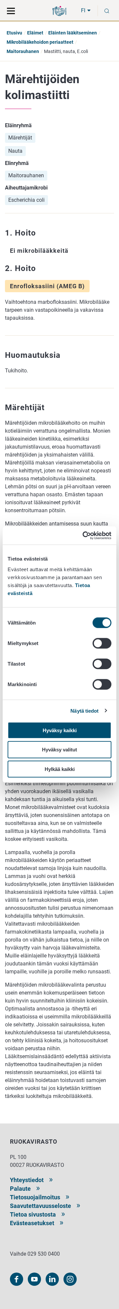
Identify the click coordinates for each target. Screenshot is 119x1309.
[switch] (102, 643)
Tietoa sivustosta (33, 1214)
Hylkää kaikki (60, 769)
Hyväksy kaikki (60, 730)
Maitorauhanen (23, 51)
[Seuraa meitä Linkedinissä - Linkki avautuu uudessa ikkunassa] (52, 1279)
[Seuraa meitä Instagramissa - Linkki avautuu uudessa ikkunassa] (70, 1279)
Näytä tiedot (84, 711)
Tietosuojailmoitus (35, 1197)
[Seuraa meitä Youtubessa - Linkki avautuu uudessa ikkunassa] (34, 1279)
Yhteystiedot (27, 1179)
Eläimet (35, 32)
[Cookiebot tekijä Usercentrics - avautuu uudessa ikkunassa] (84, 535)
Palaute (20, 1188)
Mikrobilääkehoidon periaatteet (40, 42)
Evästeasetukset (32, 1223)
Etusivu (14, 32)
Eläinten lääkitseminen (72, 32)
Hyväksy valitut (59, 749)
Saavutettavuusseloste (40, 1205)
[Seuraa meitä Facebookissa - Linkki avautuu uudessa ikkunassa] (16, 1279)
